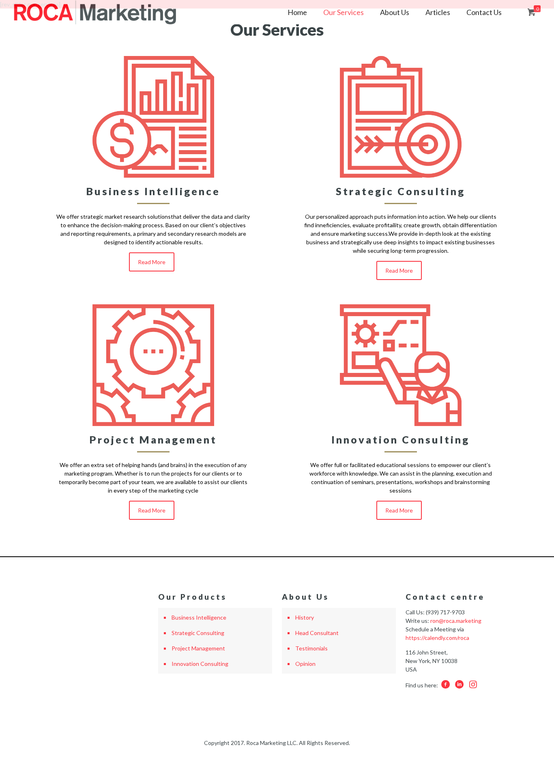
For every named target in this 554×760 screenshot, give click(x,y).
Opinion (305, 663)
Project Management (198, 648)
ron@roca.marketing (455, 620)
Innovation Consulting (200, 663)
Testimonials (311, 648)
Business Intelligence (199, 617)
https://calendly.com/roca (437, 637)
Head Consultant (317, 632)
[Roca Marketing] (95, 12)
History (304, 617)
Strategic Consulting (198, 632)
